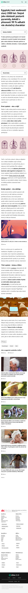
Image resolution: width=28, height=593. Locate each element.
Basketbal (3, 535)
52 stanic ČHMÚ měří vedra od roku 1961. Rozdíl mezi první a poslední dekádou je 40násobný (12, 470)
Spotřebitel (18, 519)
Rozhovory (18, 518)
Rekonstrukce (18, 537)
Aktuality (2, 516)
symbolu (13, 268)
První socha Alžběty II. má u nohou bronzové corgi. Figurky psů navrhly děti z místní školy (13, 398)
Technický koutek (4, 520)
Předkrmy (17, 557)
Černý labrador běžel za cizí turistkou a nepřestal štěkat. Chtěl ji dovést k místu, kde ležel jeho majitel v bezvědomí (13, 422)
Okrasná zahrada (4, 554)
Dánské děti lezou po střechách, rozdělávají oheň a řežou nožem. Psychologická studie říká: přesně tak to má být (13, 447)
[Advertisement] (14, 492)
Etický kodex (11, 581)
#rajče (3, 567)
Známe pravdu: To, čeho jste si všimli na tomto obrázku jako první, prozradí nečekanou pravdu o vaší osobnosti (14, 241)
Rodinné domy (18, 540)
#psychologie (5, 346)
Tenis (2, 541)
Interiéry (17, 536)
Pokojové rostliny (4, 555)
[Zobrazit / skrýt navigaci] (26, 2)
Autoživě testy (4, 517)
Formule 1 (3, 536)
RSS (19, 581)
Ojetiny (2, 518)
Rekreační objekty (19, 538)
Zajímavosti (3, 521)
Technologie (18, 520)
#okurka (3, 564)
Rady (2, 519)
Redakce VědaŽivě (7, 32)
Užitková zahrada (4, 558)
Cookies (15, 581)
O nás (9, 577)
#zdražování (18, 528)
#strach (11, 346)
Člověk (8, 6)
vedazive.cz (3, 6)
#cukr (17, 567)
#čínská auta (4, 524)
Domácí (17, 516)
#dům (17, 545)
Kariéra (14, 577)
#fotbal (3, 545)
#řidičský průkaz (5, 526)
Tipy (2, 557)
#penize (17, 543)
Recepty (17, 558)
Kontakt (19, 577)
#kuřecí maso (18, 564)
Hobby (17, 535)
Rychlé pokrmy (18, 559)
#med (17, 562)
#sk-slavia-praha (5, 548)
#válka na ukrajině (19, 524)
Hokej (2, 538)
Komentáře (18, 517)
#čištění (3, 562)
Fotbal (2, 537)
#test (16, 346)
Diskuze (11, 352)
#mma (3, 543)
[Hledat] (22, 2)
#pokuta (3, 528)
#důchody (18, 526)
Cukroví (17, 554)
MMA (2, 540)
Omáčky (17, 555)
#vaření (17, 547)
